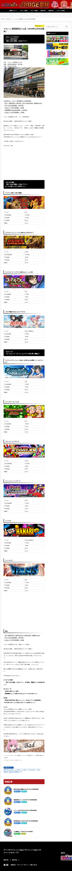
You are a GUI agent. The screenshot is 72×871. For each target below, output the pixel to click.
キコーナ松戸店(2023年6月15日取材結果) (25, 810)
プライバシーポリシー (23, 864)
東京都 (12, 771)
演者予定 (51, 10)
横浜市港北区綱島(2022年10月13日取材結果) (26, 789)
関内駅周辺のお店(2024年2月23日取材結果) (26, 821)
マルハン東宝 (37, 769)
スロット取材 (23, 10)
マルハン (21, 769)
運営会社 (13, 864)
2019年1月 (7, 769)
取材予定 (43, 10)
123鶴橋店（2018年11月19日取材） (24, 831)
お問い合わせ (33, 864)
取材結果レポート (9, 767)
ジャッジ (14, 769)
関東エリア (18, 771)
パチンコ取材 (34, 10)
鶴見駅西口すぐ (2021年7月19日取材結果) (25, 799)
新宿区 (6, 771)
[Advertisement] (24, 163)
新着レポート (13, 10)
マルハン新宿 (28, 769)
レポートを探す (60, 10)
